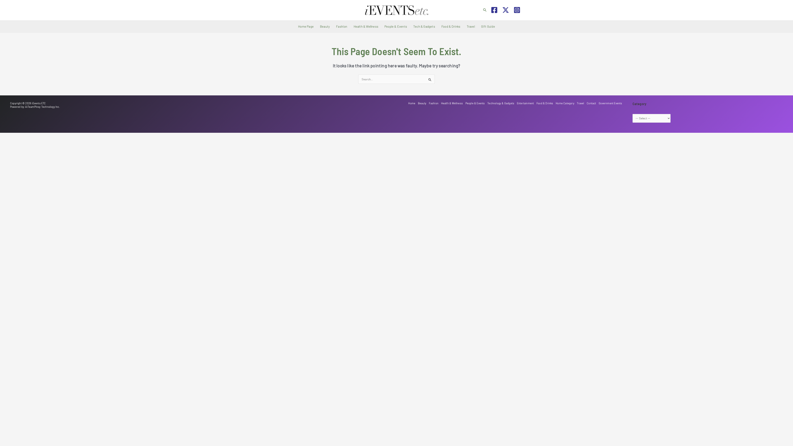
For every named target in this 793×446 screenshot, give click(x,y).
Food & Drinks (451, 26)
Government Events (610, 103)
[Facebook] (494, 10)
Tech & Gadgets (424, 26)
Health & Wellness (366, 26)
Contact (591, 103)
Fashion (341, 26)
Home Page (306, 26)
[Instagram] (517, 10)
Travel (471, 26)
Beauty (325, 26)
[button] (485, 10)
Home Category (565, 103)
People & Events (396, 26)
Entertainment (525, 103)
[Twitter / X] (505, 10)
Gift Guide (488, 26)
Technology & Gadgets (500, 103)
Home (411, 103)
